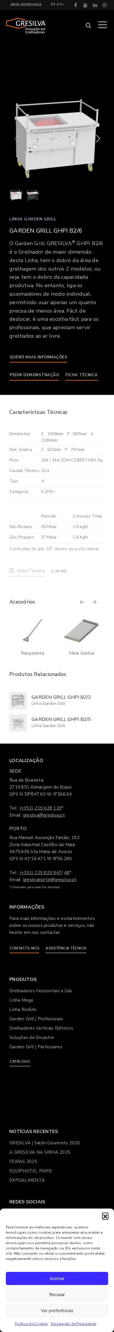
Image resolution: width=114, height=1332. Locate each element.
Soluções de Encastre (31, 1037)
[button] (105, 1216)
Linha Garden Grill (32, 219)
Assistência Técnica (66, 948)
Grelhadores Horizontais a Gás (40, 991)
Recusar (57, 1295)
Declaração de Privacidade (73, 1323)
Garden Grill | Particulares (35, 1047)
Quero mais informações (38, 357)
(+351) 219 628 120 (41, 808)
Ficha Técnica (81, 375)
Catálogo (20, 1061)
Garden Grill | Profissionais (36, 1019)
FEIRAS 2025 (23, 1161)
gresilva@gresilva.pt (44, 815)
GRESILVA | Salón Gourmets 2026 (44, 1143)
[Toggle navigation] (102, 24)
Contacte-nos (24, 948)
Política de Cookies (31, 1323)
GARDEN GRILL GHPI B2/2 (61, 697)
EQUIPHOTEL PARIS (30, 1171)
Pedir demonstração (34, 375)
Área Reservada (26, 5)
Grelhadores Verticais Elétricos (41, 1028)
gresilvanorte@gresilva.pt (49, 880)
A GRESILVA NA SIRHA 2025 (39, 1152)
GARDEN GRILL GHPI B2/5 (61, 719)
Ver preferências (57, 1311)
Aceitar (57, 1279)
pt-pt (57, 5)
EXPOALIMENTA (27, 1180)
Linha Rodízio (23, 1009)
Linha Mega (21, 1000)
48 (67, 873)
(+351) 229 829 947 (41, 873)
